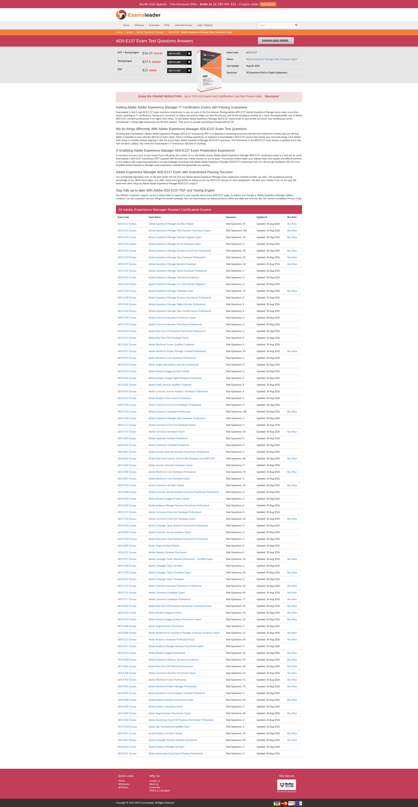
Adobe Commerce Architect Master (166, 485)
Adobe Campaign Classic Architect (166, 566)
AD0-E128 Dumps (127, 418)
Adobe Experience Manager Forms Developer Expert (175, 244)
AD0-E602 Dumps (127, 606)
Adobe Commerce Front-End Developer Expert (172, 519)
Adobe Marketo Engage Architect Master (169, 371)
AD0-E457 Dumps (127, 646)
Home (126, 25)
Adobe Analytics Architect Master (165, 733)
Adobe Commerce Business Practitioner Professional (175, 324)
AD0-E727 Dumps (127, 425)
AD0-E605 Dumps (127, 459)
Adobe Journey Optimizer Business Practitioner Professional (179, 452)
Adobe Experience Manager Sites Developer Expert (271, 59)
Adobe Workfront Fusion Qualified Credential (171, 345)
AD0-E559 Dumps (127, 619)
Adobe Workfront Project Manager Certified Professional (177, 351)
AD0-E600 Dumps (127, 660)
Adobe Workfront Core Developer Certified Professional (177, 693)
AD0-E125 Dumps (127, 244)
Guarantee (154, 25)
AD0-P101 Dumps (127, 445)
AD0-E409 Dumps (127, 546)
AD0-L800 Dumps (127, 438)
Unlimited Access (183, 25)
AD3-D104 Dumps (127, 727)
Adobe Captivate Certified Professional (168, 438)
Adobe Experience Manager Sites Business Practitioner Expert (180, 231)
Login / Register (205, 25)
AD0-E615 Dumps (127, 338)
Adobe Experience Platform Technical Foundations (174, 660)
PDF (120, 70)
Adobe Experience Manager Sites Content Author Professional (180, 311)
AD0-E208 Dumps (127, 700)
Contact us (154, 781)
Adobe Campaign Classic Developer (166, 579)
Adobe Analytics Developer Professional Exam (172, 640)
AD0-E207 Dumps (127, 733)
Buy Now (292, 224)
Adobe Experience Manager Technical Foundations (174, 278)
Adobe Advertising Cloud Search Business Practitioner (176, 754)
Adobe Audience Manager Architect (166, 747)
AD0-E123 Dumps (127, 257)
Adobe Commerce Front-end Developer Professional (175, 405)
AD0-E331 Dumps (127, 579)
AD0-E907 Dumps (127, 479)
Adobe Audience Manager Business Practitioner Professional (179, 505)
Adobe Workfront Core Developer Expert (169, 479)
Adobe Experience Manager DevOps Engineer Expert (175, 237)
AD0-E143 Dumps (127, 304)
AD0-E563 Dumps (127, 371)
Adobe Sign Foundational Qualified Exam (169, 727)
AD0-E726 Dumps (127, 405)
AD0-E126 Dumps (127, 251)
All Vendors (123, 784)
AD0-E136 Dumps (127, 284)
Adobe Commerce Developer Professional (169, 412)
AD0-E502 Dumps (127, 720)
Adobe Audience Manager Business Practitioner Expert (176, 646)
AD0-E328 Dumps (127, 566)
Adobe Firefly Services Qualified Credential (170, 385)
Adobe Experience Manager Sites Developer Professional (177, 257)
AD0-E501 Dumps (127, 754)
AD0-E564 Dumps (127, 378)
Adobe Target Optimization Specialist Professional (173, 365)
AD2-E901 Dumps (127, 385)
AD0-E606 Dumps (127, 465)
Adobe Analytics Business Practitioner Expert (171, 700)
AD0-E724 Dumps (127, 412)
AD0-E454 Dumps (127, 747)
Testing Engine (125, 61)
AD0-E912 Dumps (127, 358)
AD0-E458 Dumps (127, 505)
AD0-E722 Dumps (127, 485)
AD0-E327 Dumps (127, 559)
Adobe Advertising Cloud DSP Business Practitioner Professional (181, 720)
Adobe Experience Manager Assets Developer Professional (178, 271)
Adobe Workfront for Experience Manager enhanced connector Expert (184, 633)
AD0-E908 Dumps (127, 472)
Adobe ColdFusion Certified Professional (169, 445)
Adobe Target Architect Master (164, 546)
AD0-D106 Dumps (127, 539)
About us (154, 784)
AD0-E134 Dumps (127, 291)
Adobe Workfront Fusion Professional (167, 680)
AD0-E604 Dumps (127, 532)
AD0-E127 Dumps (127, 264)
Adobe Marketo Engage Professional (167, 653)
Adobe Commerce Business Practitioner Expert (172, 318)
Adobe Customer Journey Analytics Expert (170, 532)
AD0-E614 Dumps (127, 331)
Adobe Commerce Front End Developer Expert (172, 425)
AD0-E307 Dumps (127, 740)
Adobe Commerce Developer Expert (167, 432)
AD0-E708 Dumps (127, 673)
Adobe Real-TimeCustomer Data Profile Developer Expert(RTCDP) (182, 459)
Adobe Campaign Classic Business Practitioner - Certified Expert (181, 559)
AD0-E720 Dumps (127, 519)
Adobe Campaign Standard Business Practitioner (173, 740)
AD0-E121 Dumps (127, 231)
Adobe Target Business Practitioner (166, 626)
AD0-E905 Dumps (127, 693)
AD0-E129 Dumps (127, 271)
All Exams (139, 25)
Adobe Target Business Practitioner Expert (170, 713)
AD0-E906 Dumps (127, 633)
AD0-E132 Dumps (127, 278)
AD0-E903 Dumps (127, 687)
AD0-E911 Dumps (127, 351)
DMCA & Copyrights (159, 791)
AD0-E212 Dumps (127, 552)
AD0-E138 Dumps (127, 298)
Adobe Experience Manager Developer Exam (171, 291)
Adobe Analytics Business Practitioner (168, 552)
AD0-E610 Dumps (127, 391)
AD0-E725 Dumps (127, 432)
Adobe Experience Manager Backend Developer (172, 264)
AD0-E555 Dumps (127, 653)
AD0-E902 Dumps (127, 680)
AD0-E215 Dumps (127, 398)
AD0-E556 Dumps (127, 613)
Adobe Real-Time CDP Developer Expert (169, 338)
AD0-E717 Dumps (127, 599)
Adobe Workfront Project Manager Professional (172, 687)
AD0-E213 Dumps (127, 640)
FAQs (167, 25)
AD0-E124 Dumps (127, 237)
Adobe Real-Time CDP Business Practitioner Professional (177, 331)
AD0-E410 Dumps (127, 365)
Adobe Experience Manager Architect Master (171, 224)
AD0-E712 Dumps (127, 586)
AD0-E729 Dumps (127, 318)
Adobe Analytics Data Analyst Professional (170, 398)
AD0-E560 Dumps (127, 499)
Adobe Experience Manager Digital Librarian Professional (177, 304)
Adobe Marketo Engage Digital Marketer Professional (175, 378)
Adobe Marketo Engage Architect (165, 613)
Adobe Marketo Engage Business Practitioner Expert (175, 619)
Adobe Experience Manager (150, 32)
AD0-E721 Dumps (127, 512)
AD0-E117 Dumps (127, 224)
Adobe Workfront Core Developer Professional (172, 358)
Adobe (129, 32)
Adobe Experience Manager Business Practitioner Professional (180, 251)
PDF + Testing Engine (128, 53)
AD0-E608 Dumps (127, 492)
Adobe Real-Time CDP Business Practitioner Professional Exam (180, 606)
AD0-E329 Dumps (127, 526)
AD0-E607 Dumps (127, 452)
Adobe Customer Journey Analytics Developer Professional (178, 391)
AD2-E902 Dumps (127, 345)
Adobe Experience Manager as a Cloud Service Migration (177, 284)
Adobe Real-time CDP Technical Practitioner (171, 666)
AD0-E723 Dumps (127, 324)
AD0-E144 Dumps (127, 311)
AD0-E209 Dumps (127, 707)
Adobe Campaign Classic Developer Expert (170, 573)
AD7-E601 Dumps (127, 666)
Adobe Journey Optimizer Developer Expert (171, 465)
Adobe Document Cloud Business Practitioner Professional (178, 539)
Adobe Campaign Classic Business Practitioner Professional (178, 526)
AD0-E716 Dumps (127, 593)
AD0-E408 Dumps (127, 626)
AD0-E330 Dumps (127, 573)
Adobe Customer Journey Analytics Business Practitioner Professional (184, 492)
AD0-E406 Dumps (127, 713)
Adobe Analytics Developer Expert (166, 707)
